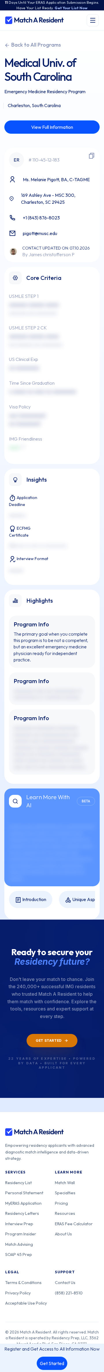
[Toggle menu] (93, 20)
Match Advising (19, 1244)
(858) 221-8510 (69, 1293)
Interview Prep (19, 1223)
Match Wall (65, 1182)
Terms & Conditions (23, 1282)
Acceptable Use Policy (26, 1303)
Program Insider (20, 1234)
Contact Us (65, 1282)
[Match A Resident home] (34, 20)
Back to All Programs (35, 44)
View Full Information (52, 127)
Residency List (18, 1182)
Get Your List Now (71, 7)
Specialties (65, 1192)
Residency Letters (22, 1213)
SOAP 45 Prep (18, 1254)
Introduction (33, 899)
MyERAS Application (23, 1203)
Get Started (52, 1363)
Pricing (61, 1203)
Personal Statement (24, 1192)
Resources (65, 1213)
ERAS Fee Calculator (74, 1223)
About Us (63, 1234)
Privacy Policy (18, 1293)
